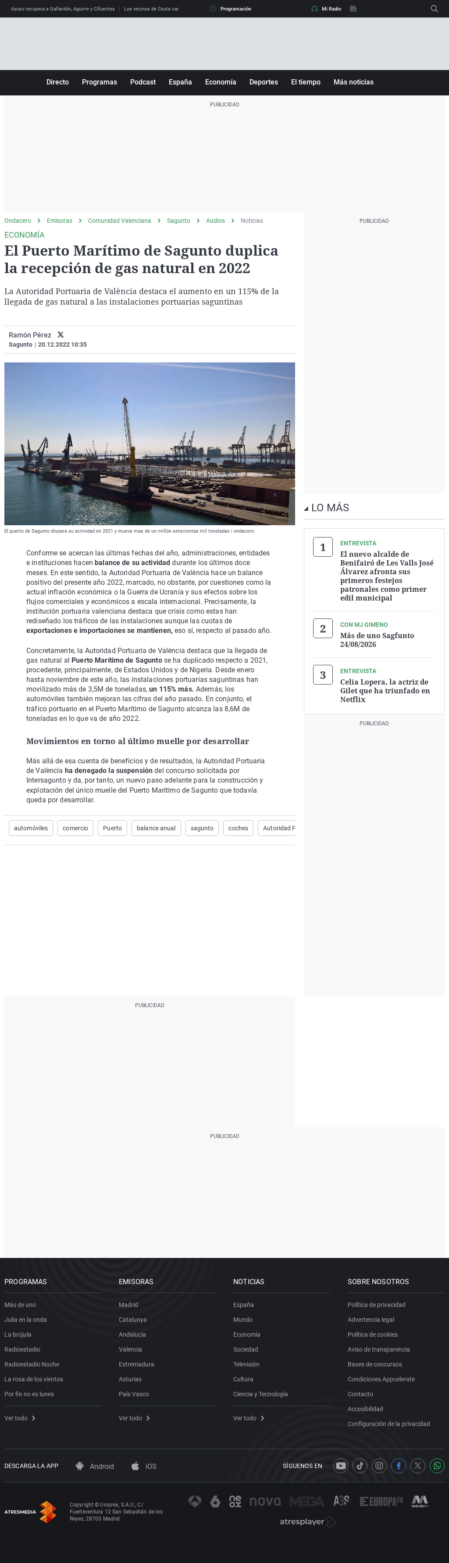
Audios (215, 220)
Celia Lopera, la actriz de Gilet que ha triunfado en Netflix (385, 690)
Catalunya (133, 1319)
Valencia (130, 1349)
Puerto (112, 828)
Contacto (360, 1394)
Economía (220, 82)
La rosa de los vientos (33, 1379)
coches (238, 828)
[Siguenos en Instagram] (379, 1465)
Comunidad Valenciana (119, 220)
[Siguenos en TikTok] (360, 1465)
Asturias (130, 1379)
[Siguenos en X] (417, 1465)
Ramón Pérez (30, 335)
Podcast (143, 82)
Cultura (243, 1379)
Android (101, 1466)
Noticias (252, 220)
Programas (99, 82)
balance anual (156, 828)
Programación (236, 9)
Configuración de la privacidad (389, 1423)
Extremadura (136, 1364)
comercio (75, 828)
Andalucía (132, 1334)
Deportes (263, 82)
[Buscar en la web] (434, 9)
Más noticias (354, 82)
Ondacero (17, 220)
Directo (57, 82)
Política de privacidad (377, 1304)
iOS (150, 1466)
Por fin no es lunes (29, 1394)
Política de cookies (373, 1334)
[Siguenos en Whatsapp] (437, 1465)
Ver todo (16, 1418)
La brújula (18, 1334)
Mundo (243, 1319)
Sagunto (178, 220)
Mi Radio (331, 9)
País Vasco (134, 1394)
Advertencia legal (371, 1319)
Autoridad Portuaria (290, 828)
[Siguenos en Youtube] (340, 1465)
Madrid (128, 1304)
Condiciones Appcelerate (381, 1379)
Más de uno (20, 1304)
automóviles (31, 828)
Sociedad (245, 1349)
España (180, 82)
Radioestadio (22, 1349)
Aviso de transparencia (379, 1349)
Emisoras (59, 220)
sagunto (202, 828)
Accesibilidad (365, 1408)
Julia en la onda (25, 1319)
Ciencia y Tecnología (260, 1394)
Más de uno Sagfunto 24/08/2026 (377, 640)
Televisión (246, 1364)
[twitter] (60, 335)
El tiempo (306, 82)
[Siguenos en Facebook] (398, 1465)
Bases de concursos (375, 1364)
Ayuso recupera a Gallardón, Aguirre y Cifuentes (63, 9)
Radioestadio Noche (31, 1364)
